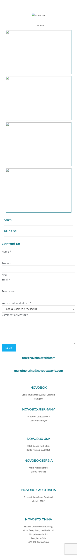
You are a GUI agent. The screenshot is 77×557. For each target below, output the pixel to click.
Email (6, 279)
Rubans (10, 231)
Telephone (8, 291)
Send (9, 347)
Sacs (8, 219)
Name (6, 251)
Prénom (6, 263)
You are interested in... (16, 303)
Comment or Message (15, 315)
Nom (5, 275)
